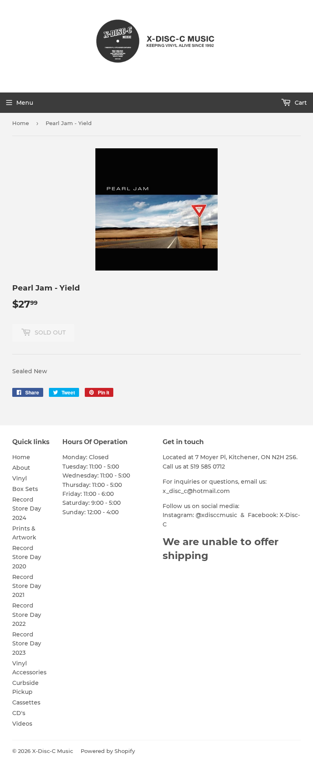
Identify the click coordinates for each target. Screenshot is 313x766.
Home (20, 123)
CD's (18, 713)
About (21, 467)
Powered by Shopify (108, 751)
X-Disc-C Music (52, 751)
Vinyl (19, 478)
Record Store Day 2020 (26, 557)
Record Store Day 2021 (26, 586)
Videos (22, 723)
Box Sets (25, 489)
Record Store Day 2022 (26, 614)
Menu (24, 102)
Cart (300, 102)
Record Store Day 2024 (26, 509)
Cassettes (26, 702)
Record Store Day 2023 (26, 643)
